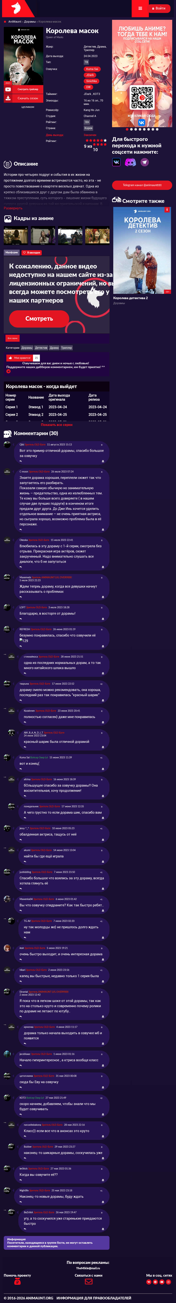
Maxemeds (25, 577)
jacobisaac (25, 1054)
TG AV (27, 921)
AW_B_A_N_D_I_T (33, 733)
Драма (54, 347)
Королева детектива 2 (130, 298)
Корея (88, 128)
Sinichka (91, 81)
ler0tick (24, 1169)
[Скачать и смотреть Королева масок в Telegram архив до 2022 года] (8, 372)
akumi (27, 850)
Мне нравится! (26, 358)
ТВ (86, 62)
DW (88, 87)
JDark (90, 75)
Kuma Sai (92, 69)
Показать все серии (57, 425)
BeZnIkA (28, 1212)
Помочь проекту (17, 1275)
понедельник (31, 806)
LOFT (22, 607)
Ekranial (24, 992)
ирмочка (28, 1027)
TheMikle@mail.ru (88, 1268)
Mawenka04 (26, 899)
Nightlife (24, 1190)
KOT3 (96, 94)
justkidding (25, 872)
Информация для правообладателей (94, 1298)
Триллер (66, 347)
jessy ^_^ (24, 828)
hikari (22, 970)
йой (22, 948)
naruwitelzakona (32, 1125)
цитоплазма (26, 1076)
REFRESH (25, 629)
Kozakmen (29, 711)
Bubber (28, 1147)
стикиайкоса (31, 657)
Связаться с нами (88, 1275)
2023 (8, 83)
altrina (27, 779)
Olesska (24, 540)
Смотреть (39, 319)
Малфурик (12, 252)
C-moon (24, 472)
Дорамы (26, 347)
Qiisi (22, 445)
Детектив (41, 347)
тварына (24, 684)
